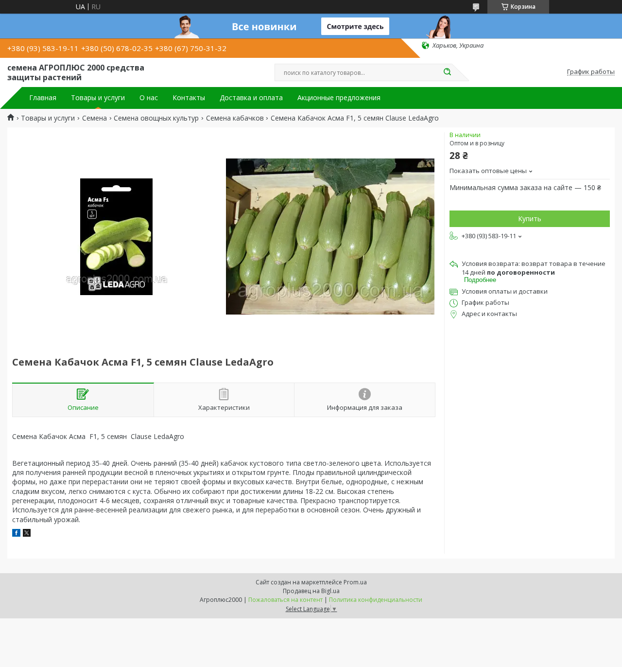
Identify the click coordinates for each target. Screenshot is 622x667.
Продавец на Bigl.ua (311, 591)
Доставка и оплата (251, 97)
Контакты (189, 97)
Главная (42, 97)
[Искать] (447, 72)
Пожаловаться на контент (285, 600)
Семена (94, 118)
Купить (529, 218)
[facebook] (16, 534)
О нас (148, 97)
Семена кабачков (235, 118)
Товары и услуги (98, 97)
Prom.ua (355, 582)
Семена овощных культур (156, 118)
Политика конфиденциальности (375, 600)
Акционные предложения (338, 97)
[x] (27, 534)
